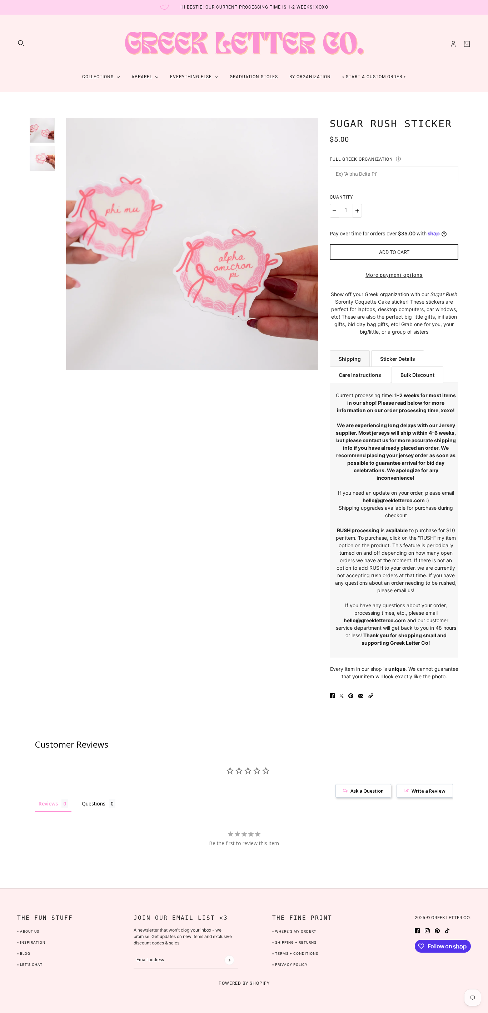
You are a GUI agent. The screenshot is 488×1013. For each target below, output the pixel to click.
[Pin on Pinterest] (350, 695)
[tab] (350, 358)
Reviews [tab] (48, 803)
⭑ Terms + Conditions (295, 953)
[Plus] (357, 211)
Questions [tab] (93, 803)
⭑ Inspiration (31, 942)
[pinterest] (437, 930)
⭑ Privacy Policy (290, 965)
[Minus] (334, 211)
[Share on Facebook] (332, 695)
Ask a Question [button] (367, 791)
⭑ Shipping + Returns (294, 942)
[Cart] (467, 44)
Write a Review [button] (428, 791)
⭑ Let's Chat (30, 965)
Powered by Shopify (244, 983)
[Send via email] (360, 695)
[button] (370, 695)
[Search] (21, 43)
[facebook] (417, 930)
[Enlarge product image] (192, 244)
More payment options (394, 275)
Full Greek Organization (361, 159)
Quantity (341, 197)
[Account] (453, 44)
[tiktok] (447, 930)
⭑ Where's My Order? (294, 931)
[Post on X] (341, 695)
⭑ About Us (28, 931)
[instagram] (427, 930)
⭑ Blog (23, 953)
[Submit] (229, 960)
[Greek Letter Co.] (244, 44)
